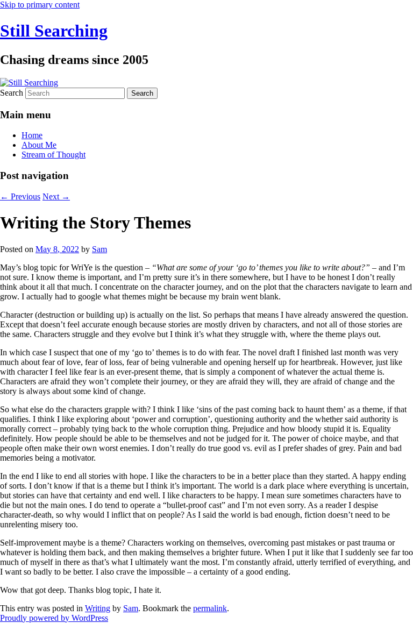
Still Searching (54, 30)
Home (32, 135)
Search (11, 92)
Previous (20, 196)
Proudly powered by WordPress (54, 617)
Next (56, 196)
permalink (210, 608)
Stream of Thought (54, 154)
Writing (97, 608)
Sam (99, 249)
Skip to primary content (40, 4)
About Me (39, 144)
